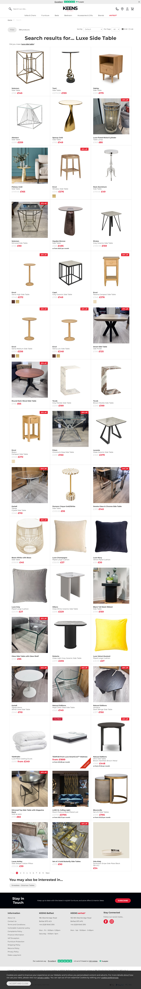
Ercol (60, 188)
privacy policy (43, 977)
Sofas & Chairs (30, 15)
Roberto (66, 657)
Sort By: (80, 29)
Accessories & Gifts (85, 15)
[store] (122, 8)
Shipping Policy (14, 945)
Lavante (103, 451)
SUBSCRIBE (123, 901)
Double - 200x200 (39, 761)
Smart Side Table (100, 348)
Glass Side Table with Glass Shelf (25, 656)
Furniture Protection (16, 942)
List (131, 29)
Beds (57, 15)
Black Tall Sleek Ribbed (103, 608)
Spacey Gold (57, 139)
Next (48, 873)
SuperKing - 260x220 (39, 764)
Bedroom (68, 15)
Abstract (16, 139)
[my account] (127, 8)
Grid (125, 29)
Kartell (19, 508)
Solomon (16, 89)
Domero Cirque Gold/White (63, 507)
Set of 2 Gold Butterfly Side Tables (66, 861)
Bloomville (101, 811)
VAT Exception (13, 938)
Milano (65, 608)
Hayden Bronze (58, 242)
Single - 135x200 (20, 761)
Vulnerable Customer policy (19, 928)
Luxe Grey (20, 608)
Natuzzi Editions (63, 706)
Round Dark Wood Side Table (24, 401)
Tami (56, 89)
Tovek (61, 402)
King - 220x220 (20, 764)
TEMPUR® (22, 758)
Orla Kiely (106, 863)
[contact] (117, 8)
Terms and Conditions (16, 925)
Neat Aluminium (100, 188)
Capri (62, 293)
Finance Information (16, 935)
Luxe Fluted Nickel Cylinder (104, 139)
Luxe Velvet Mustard (101, 657)
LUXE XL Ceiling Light (65, 811)
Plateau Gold (17, 188)
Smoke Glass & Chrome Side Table (107, 506)
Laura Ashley (22, 862)
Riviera (103, 242)
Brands (101, 15)
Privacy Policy (13, 952)
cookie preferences (109, 977)
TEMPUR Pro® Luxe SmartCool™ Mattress (69, 757)
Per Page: (107, 29)
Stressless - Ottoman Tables (23, 885)
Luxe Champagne (60, 559)
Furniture (45, 15)
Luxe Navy (101, 559)
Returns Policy (13, 948)
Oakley (97, 89)
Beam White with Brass (21, 559)
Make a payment (14, 955)
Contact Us (12, 921)
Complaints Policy (15, 931)
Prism (63, 451)
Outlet (113, 15)
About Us (11, 918)
